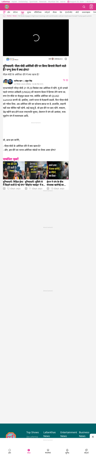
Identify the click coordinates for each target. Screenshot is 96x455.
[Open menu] (4, 12)
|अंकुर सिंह (27, 80)
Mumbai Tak (53, 1)
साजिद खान (18, 80)
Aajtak (14, 1)
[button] (91, 7)
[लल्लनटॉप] (6, 6)
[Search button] (84, 6)
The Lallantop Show (32, 437)
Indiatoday (23, 1)
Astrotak (63, 1)
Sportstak (33, 1)
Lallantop (6, 1)
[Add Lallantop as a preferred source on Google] (55, 58)
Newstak (42, 1)
